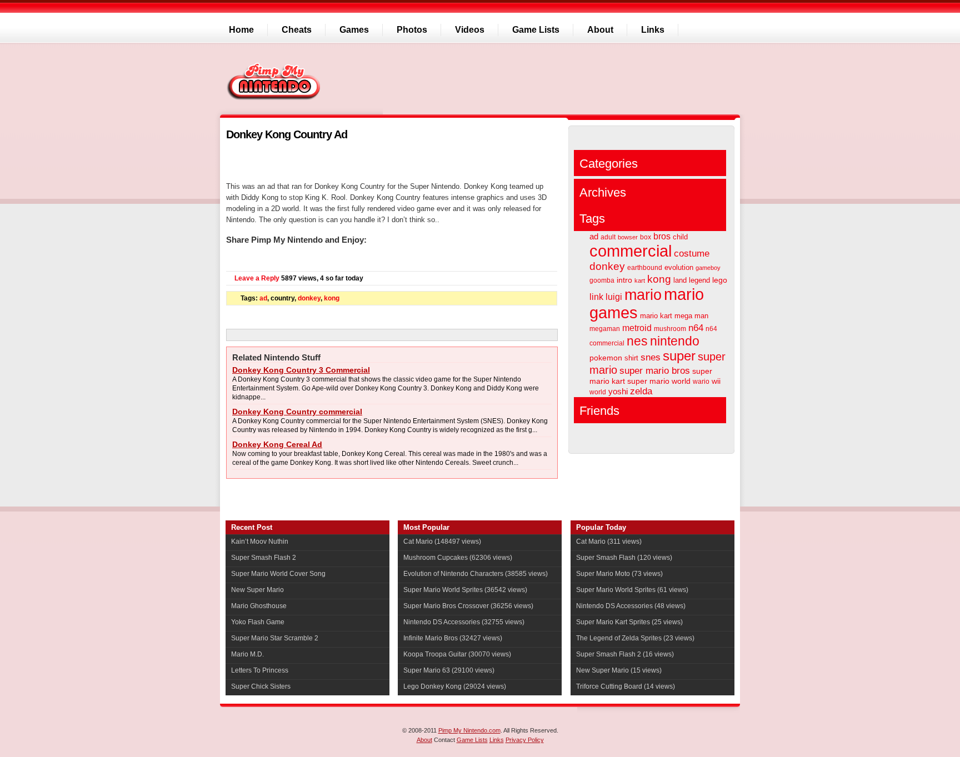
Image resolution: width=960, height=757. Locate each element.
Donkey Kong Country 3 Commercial (301, 369)
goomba (601, 280)
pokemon (605, 357)
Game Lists (472, 739)
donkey (309, 298)
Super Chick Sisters (261, 686)
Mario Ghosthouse (259, 606)
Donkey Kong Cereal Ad (277, 444)
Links (496, 739)
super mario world (659, 381)
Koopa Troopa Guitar (435, 654)
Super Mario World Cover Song (278, 574)
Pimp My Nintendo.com (469, 730)
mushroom (670, 329)
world (597, 392)
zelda (641, 391)
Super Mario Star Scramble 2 (274, 638)
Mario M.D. (247, 654)
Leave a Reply (256, 278)
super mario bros (654, 370)
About (424, 739)
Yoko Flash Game (257, 622)
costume (691, 253)
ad (263, 298)
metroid (637, 328)
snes (651, 357)
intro (624, 279)
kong (331, 298)
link (596, 297)
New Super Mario (257, 590)
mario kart (656, 316)
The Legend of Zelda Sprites (619, 638)
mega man (691, 316)
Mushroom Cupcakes (435, 558)
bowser (628, 237)
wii (716, 381)
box (645, 237)
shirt (631, 358)
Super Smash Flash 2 (263, 558)
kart (639, 280)
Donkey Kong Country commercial (297, 411)
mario (643, 295)
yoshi (618, 391)
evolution (678, 267)
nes (637, 341)
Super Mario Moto (603, 574)
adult (608, 237)
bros (662, 236)
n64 (695, 327)
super (679, 356)
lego (719, 279)
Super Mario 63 (426, 670)
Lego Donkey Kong (432, 686)
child (680, 237)
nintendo (674, 341)
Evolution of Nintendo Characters (453, 574)
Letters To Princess (259, 670)
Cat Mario (418, 541)
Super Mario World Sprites (443, 590)
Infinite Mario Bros (430, 638)
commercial (630, 251)
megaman (604, 329)
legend (699, 280)
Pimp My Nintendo (274, 81)
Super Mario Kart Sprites (613, 622)
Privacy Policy (525, 739)
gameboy (708, 267)
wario (701, 381)
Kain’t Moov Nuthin (259, 541)
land (680, 280)
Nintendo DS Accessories (441, 622)
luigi (614, 297)
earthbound (644, 268)
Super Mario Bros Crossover (446, 606)
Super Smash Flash (606, 558)
